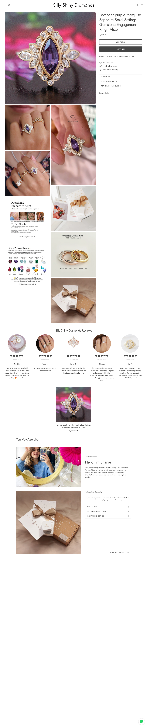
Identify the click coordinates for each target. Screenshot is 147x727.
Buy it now (121, 49)
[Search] (9, 5)
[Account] (137, 5)
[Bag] (142, 5)
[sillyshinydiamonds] (73, 5)
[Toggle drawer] (5, 5)
